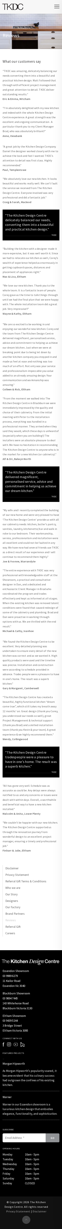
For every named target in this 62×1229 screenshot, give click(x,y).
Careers (10, 933)
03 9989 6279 (10, 976)
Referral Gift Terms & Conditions (25, 881)
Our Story (11, 894)
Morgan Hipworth (14, 1064)
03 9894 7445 (10, 998)
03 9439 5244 (10, 1021)
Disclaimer (12, 868)
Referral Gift (12, 927)
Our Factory (12, 907)
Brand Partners (15, 914)
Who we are (12, 888)
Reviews (10, 920)
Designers (11, 901)
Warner (7, 1097)
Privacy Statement (17, 875)
